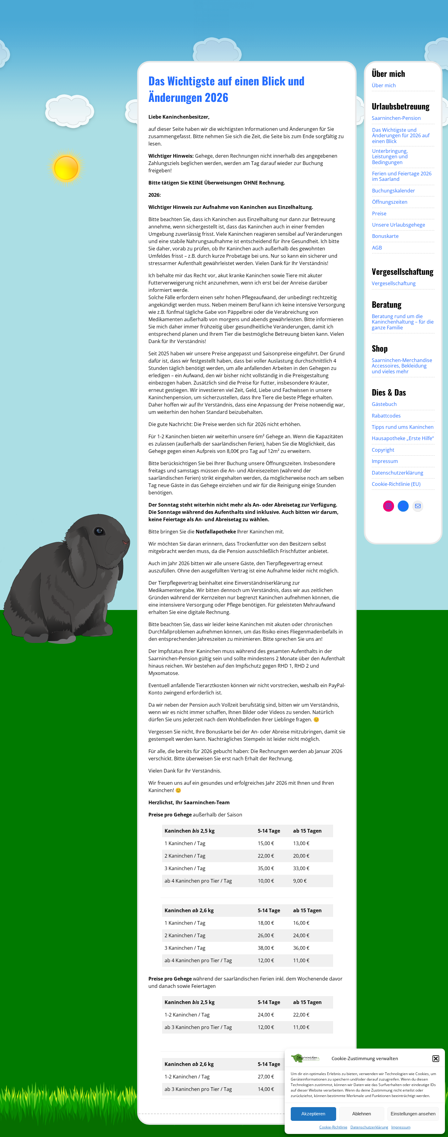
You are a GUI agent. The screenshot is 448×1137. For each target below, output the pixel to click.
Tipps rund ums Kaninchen (403, 427)
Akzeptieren (313, 1113)
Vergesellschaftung (394, 283)
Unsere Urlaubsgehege (398, 224)
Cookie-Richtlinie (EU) (396, 484)
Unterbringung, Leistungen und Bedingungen (390, 157)
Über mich (384, 85)
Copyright (383, 450)
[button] (436, 1059)
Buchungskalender (393, 190)
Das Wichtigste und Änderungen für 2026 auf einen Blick (400, 136)
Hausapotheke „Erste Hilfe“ (403, 438)
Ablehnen (361, 1113)
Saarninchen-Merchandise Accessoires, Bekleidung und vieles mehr (402, 366)
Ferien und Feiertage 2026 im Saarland (402, 176)
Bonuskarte (385, 236)
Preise (379, 213)
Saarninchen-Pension (396, 118)
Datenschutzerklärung (369, 1127)
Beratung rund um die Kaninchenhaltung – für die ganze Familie (403, 322)
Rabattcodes (386, 415)
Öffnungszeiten (389, 202)
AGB (377, 247)
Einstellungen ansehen (413, 1113)
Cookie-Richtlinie (333, 1127)
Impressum (401, 1127)
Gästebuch (384, 404)
